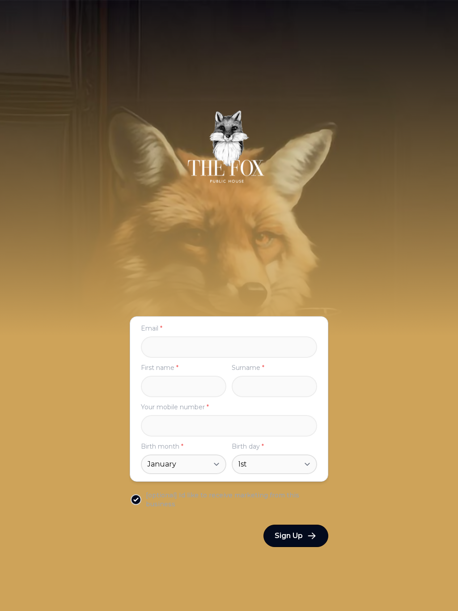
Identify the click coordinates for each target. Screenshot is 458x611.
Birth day (248, 446)
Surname (248, 368)
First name (159, 368)
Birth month (162, 446)
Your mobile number (175, 407)
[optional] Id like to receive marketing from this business (222, 499)
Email (151, 328)
